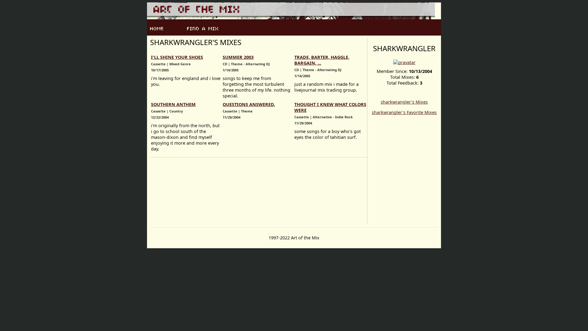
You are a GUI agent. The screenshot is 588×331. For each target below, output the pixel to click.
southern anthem (173, 104)
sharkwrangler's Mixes (404, 102)
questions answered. (249, 104)
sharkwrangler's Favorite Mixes (404, 112)
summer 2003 (238, 57)
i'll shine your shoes (177, 57)
